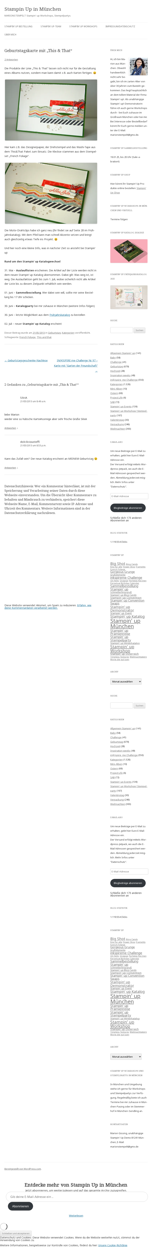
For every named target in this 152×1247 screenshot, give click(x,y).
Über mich (10, 34)
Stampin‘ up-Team (51, 26)
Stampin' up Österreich (124, 654)
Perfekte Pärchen (137, 580)
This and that (44, 337)
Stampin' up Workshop (122, 648)
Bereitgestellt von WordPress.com (22, 1168)
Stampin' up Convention (125, 597)
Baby (113, 357)
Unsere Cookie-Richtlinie (112, 1245)
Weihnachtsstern (138, 656)
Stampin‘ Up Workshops (83, 26)
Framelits (141, 566)
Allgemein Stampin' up (122, 353)
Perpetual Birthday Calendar (124, 583)
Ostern (114, 393)
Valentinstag (117, 419)
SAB (112, 402)
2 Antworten (11, 59)
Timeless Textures (119, 656)
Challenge (116, 362)
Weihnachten (117, 428)
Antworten (10, 428)
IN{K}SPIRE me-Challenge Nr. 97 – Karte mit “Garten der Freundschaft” (76, 366)
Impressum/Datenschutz (120, 26)
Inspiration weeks (120, 375)
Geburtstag (54, 332)
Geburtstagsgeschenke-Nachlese (26, 360)
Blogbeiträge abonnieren (128, 508)
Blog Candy (132, 564)
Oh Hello (114, 580)
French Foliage (27, 337)
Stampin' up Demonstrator (122, 608)
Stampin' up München (125, 623)
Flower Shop (129, 566)
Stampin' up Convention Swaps (127, 602)
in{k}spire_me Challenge (124, 379)
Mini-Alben (116, 388)
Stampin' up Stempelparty (120, 638)
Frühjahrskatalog (59, 315)
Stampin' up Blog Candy (123, 595)
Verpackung (117, 424)
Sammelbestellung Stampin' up (124, 587)
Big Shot (117, 563)
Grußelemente (117, 574)
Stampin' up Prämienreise (120, 632)
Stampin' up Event (121, 613)
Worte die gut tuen (119, 659)
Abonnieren (20, 1206)
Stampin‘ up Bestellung (18, 26)
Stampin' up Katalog (127, 616)
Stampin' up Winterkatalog (125, 643)
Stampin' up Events (121, 406)
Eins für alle (116, 566)
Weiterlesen (76, 1215)
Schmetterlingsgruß (121, 592)
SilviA (23, 397)
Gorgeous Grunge (122, 572)
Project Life (116, 397)
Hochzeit (115, 371)
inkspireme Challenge (126, 577)
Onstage (124, 580)
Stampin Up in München (32, 9)
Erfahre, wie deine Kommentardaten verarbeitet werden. (47, 606)
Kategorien (68, 332)
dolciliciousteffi (30, 442)
